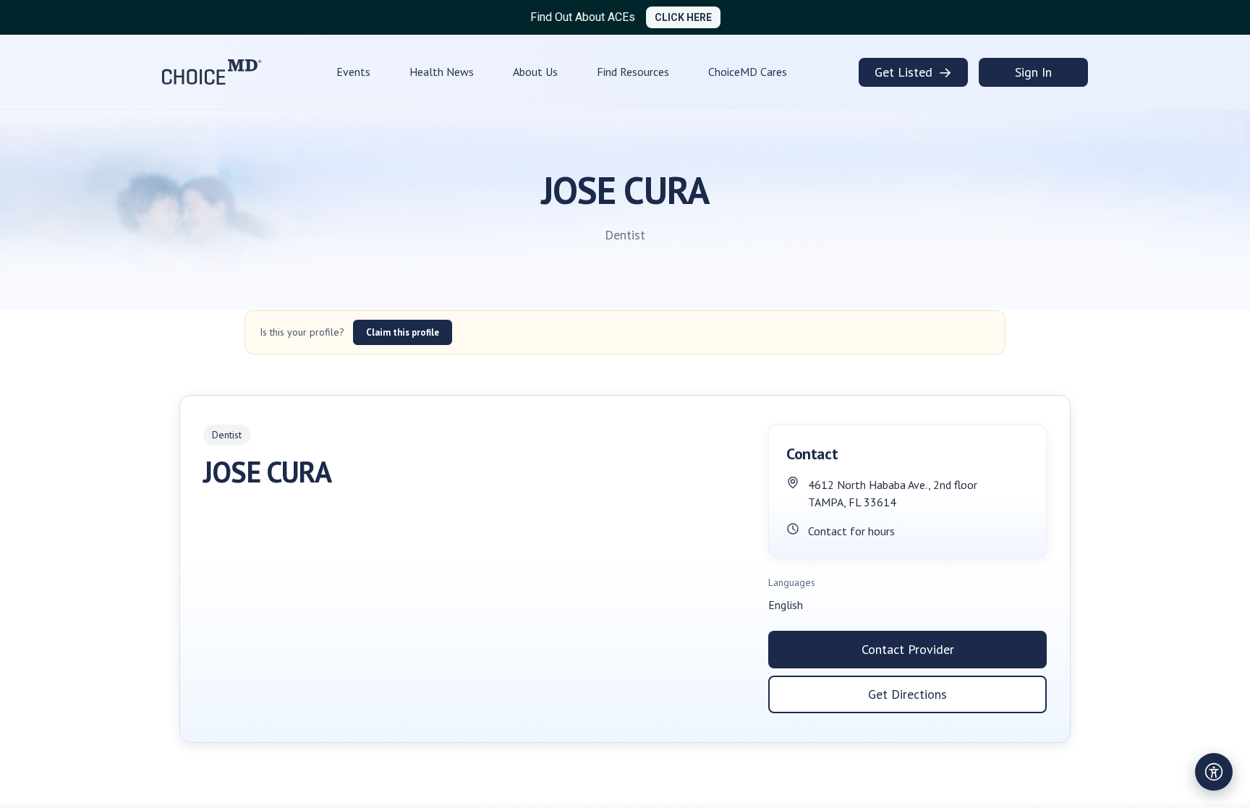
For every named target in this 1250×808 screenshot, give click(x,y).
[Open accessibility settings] (1214, 772)
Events (353, 71)
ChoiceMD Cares (747, 71)
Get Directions (907, 694)
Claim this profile (402, 332)
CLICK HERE (683, 17)
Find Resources (633, 71)
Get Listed (913, 72)
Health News (441, 71)
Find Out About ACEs (582, 17)
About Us (535, 71)
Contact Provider (908, 649)
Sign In (1033, 72)
